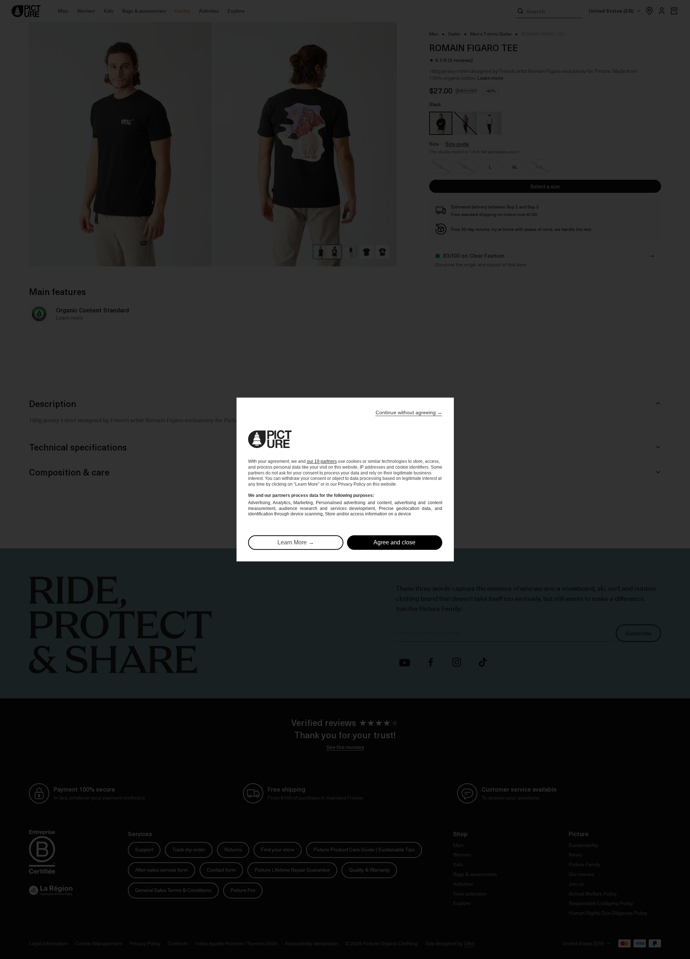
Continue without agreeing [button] (409, 412)
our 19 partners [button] (322, 461)
